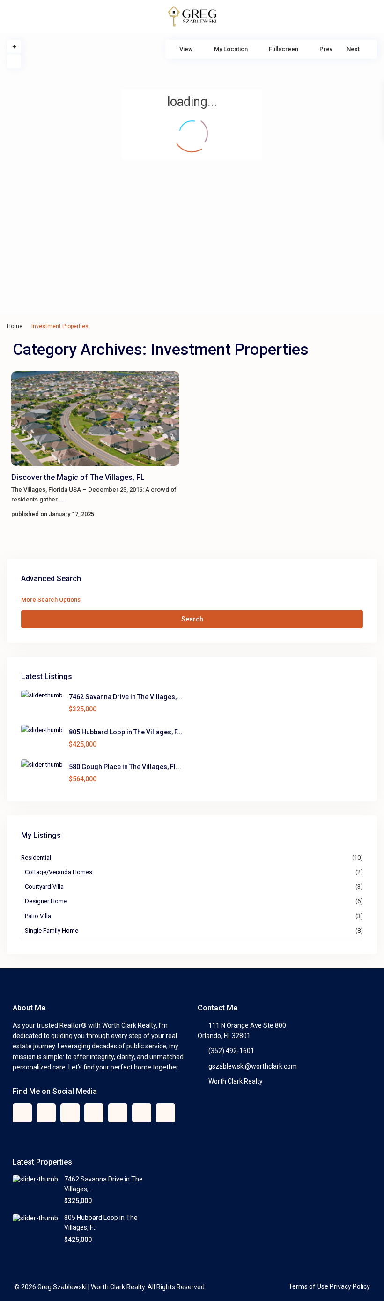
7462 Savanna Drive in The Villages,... (125, 697)
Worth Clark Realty (235, 1081)
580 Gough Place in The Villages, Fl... (125, 766)
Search (192, 619)
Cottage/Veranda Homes (58, 871)
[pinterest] (117, 1112)
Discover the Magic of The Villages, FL (78, 477)
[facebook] (22, 1112)
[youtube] (141, 1112)
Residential (36, 857)
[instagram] (165, 1112)
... (62, 499)
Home (14, 326)
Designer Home (46, 901)
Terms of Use (308, 1286)
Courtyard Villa (44, 886)
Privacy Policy (350, 1286)
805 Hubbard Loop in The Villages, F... (126, 732)
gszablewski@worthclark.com (252, 1066)
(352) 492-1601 (231, 1050)
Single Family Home (51, 930)
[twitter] (46, 1112)
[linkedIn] (93, 1112)
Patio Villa (38, 916)
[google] (70, 1112)
